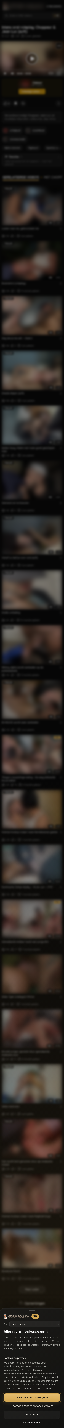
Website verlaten (32, 1422)
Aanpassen (32, 1414)
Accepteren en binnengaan (32, 1397)
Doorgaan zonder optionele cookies (32, 1406)
